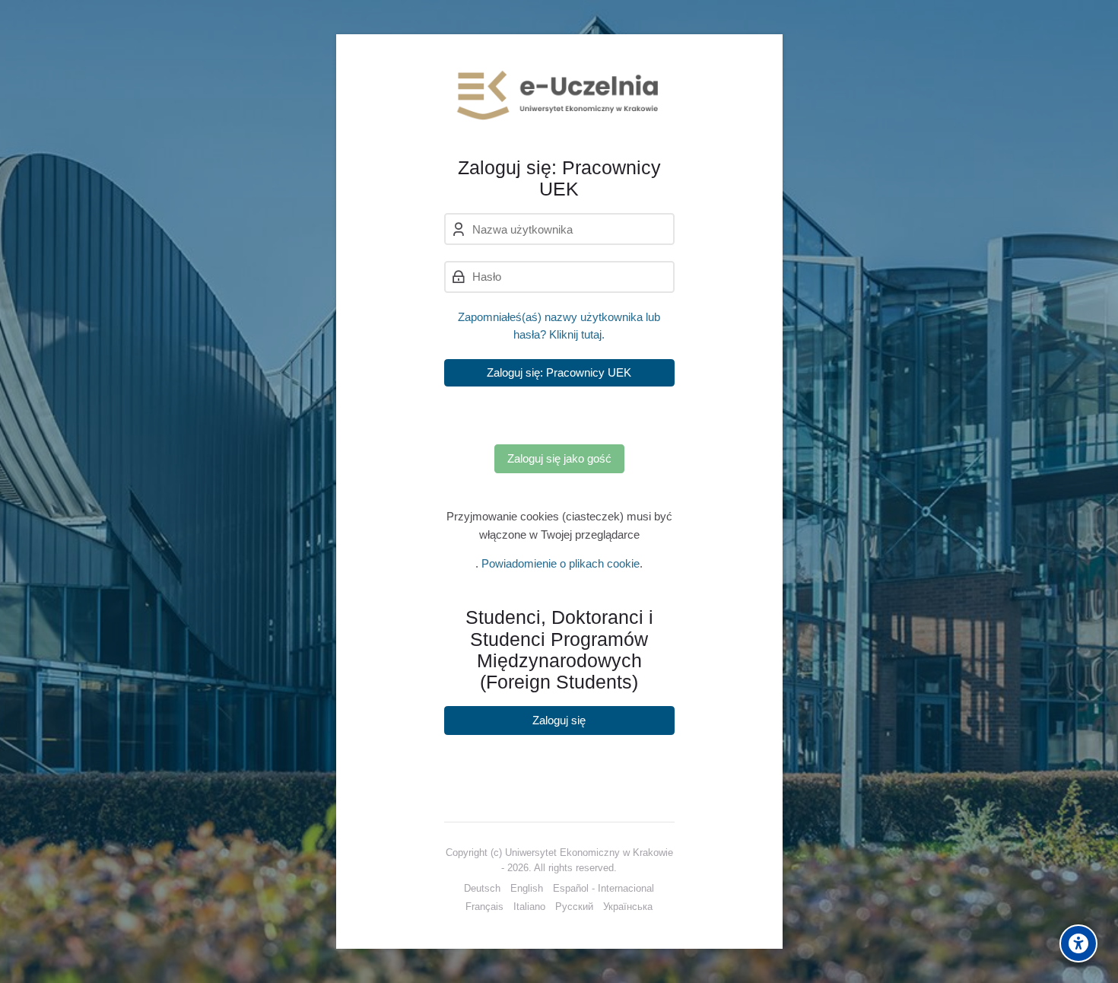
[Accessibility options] (1078, 943)
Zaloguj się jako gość (559, 458)
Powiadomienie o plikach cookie (560, 563)
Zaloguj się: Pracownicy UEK (559, 372)
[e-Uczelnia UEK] (559, 95)
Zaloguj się (559, 720)
